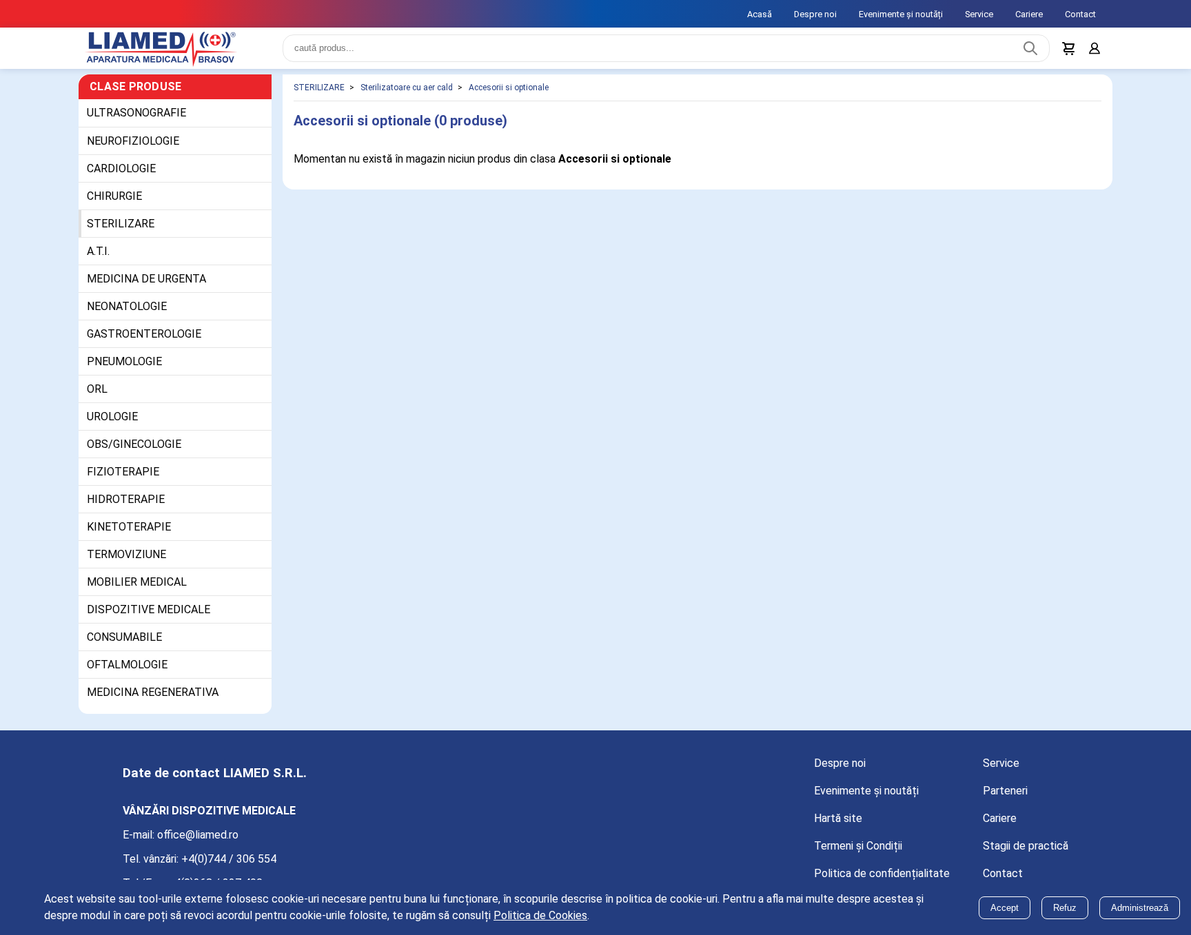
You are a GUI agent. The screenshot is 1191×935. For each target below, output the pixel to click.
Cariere (1029, 14)
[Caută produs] (1027, 52)
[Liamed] (175, 52)
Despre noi (815, 14)
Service (979, 14)
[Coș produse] (1065, 52)
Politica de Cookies (540, 915)
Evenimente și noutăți (901, 14)
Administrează (1139, 908)
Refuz (1065, 908)
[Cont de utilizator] (1093, 52)
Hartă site (838, 826)
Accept (1004, 908)
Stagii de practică (1025, 854)
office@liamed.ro (197, 843)
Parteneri (1005, 798)
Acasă (759, 14)
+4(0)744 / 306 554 (228, 867)
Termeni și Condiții (858, 854)
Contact (1080, 14)
